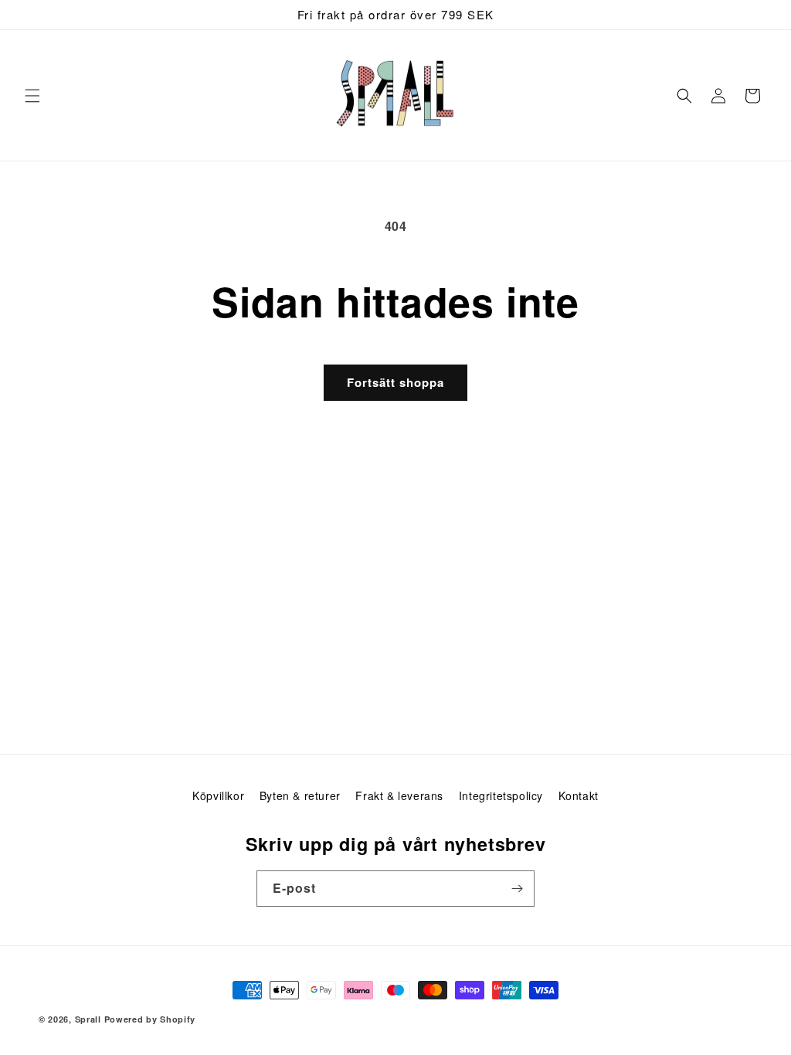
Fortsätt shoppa (395, 382)
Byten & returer (300, 795)
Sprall (88, 1019)
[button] (32, 96)
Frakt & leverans (399, 795)
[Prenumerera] (517, 888)
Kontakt (578, 795)
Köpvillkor (218, 795)
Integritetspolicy (501, 795)
